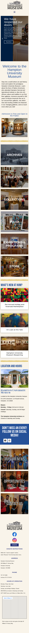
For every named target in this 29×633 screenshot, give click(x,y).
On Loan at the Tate (14, 330)
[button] (14, 12)
